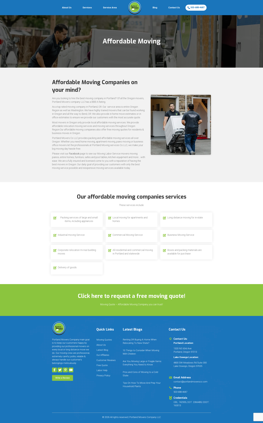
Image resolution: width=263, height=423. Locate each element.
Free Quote (102, 365)
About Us (67, 7)
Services (87, 7)
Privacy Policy (103, 375)
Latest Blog (102, 350)
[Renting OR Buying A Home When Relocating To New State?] (143, 341)
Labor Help (101, 370)
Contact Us (174, 7)
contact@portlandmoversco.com (190, 381)
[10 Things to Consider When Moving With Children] (143, 352)
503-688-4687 (197, 7)
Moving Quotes (104, 339)
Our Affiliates (102, 355)
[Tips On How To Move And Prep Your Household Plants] (143, 385)
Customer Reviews (106, 360)
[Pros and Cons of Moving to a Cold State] (143, 374)
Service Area (110, 7)
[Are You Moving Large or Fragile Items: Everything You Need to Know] (143, 363)
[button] (54, 370)
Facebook (74, 153)
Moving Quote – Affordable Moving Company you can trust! (131, 304)
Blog (155, 7)
